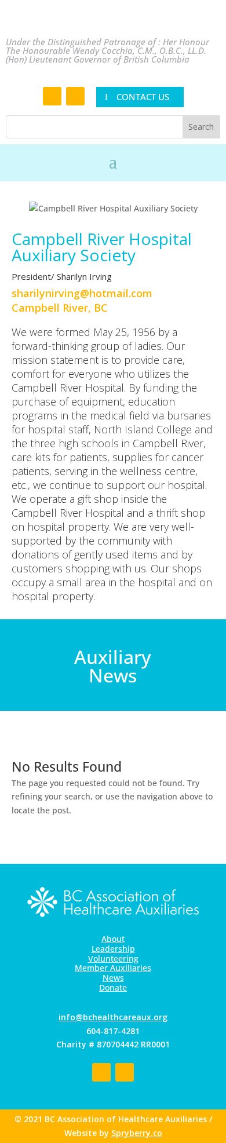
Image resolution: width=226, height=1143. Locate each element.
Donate (113, 987)
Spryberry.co (136, 1132)
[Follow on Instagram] (75, 96)
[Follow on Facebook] (52, 96)
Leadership (113, 948)
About (113, 938)
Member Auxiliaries (113, 967)
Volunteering (113, 958)
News (113, 977)
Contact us (142, 97)
